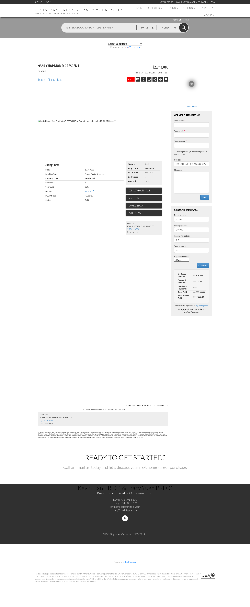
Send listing (134, 198)
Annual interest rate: (182, 235)
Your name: (179, 120)
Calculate (202, 265)
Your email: (179, 131)
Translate (134, 47)
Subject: (177, 159)
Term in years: (180, 246)
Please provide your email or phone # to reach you (190, 153)
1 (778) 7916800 (133, 229)
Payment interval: (181, 256)
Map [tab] (59, 79)
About (208, 15)
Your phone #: (180, 141)
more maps (192, 106)
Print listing (135, 213)
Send (204, 197)
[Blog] (125, 518)
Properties (153, 8)
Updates (205, 8)
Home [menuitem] (138, 7)
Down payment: (180, 225)
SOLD (187, 20)
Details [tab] (41, 79)
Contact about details (139, 190)
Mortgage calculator (145, 205)
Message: (178, 170)
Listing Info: (52, 165)
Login (48, 2)
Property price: (180, 215)
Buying (171, 8)
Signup (38, 2)
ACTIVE (175, 20)
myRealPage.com (202, 305)
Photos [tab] (51, 79)
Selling (188, 8)
